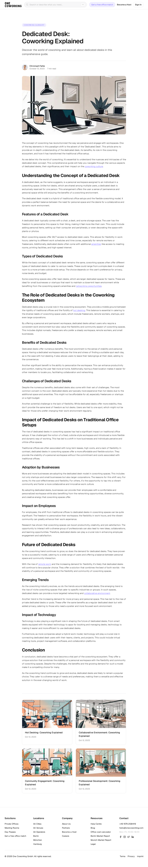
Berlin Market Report (100, 836)
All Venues (38, 828)
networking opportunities (89, 286)
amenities (96, 244)
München (37, 840)
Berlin (36, 836)
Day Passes (10, 832)
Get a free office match (102, 4)
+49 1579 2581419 (127, 824)
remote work (44, 564)
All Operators (39, 832)
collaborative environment (97, 593)
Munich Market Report (101, 840)
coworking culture (94, 166)
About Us (66, 824)
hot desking (79, 310)
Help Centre (96, 824)
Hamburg (37, 844)
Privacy (131, 856)
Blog (93, 828)
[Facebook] (120, 837)
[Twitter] (128, 837)
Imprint (140, 856)
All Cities (37, 824)
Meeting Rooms (12, 828)
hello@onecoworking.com (131, 828)
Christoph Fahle (37, 66)
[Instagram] (124, 837)
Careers (65, 836)
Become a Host (124, 4)
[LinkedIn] (133, 837)
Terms (122, 856)
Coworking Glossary (34, 25)
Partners (66, 828)
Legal (93, 844)
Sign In (138, 4)
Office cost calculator (101, 832)
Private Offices (11, 824)
